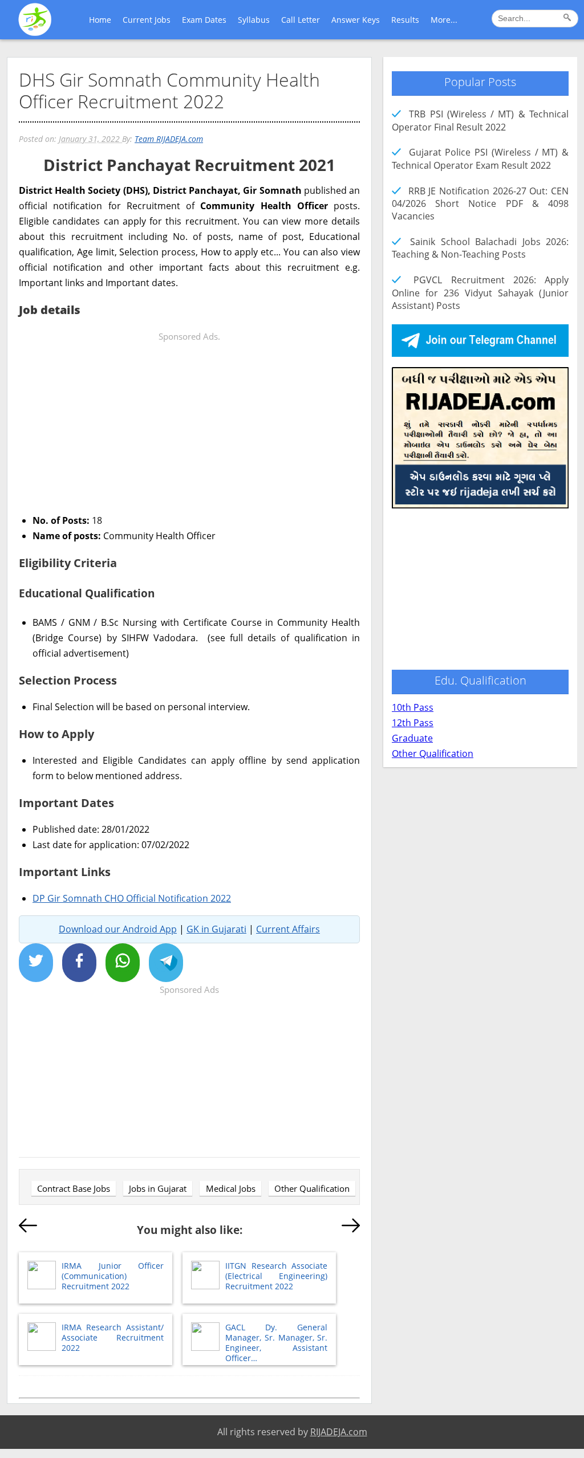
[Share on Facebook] (79, 962)
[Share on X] (36, 962)
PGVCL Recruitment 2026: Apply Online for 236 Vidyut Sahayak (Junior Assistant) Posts (480, 293)
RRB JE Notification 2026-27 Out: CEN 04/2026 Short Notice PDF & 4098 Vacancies (480, 204)
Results (405, 19)
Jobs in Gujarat (157, 1188)
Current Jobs (147, 19)
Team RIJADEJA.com (169, 138)
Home (100, 19)
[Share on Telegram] (166, 962)
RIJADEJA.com (338, 1432)
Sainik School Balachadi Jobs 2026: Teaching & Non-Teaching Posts (480, 247)
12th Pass (412, 722)
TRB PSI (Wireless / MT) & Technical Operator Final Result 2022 (480, 120)
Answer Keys (355, 19)
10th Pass (412, 707)
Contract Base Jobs (73, 1188)
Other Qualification (312, 1188)
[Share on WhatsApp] (123, 962)
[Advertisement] (189, 424)
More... (444, 19)
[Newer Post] (28, 1227)
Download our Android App (118, 929)
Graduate (412, 738)
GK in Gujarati (216, 929)
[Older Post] (351, 1227)
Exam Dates (204, 19)
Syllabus (254, 19)
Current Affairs (288, 929)
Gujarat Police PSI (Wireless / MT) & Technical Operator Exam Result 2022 (480, 158)
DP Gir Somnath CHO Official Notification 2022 (132, 898)
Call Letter (300, 19)
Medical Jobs (231, 1188)
